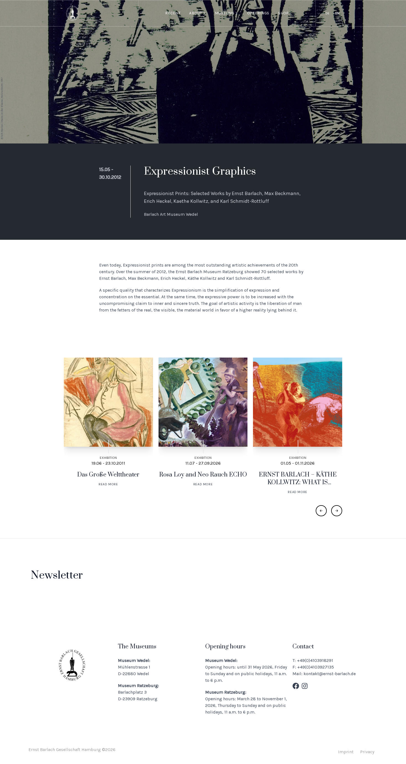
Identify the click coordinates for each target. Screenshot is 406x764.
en (337, 13)
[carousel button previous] (321, 510)
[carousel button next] (336, 510)
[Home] (72, 13)
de (327, 13)
